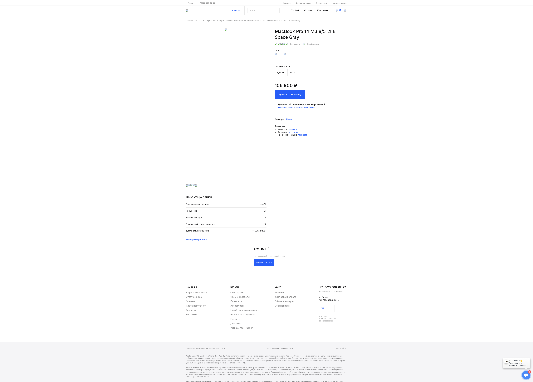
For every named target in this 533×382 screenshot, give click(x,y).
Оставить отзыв (264, 262)
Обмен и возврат (284, 301)
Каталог (236, 10)
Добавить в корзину (290, 94)
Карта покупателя (339, 3)
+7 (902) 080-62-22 (207, 3)
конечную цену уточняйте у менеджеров (296, 107)
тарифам (302, 135)
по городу (293, 132)
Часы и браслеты (240, 296)
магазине (292, 129)
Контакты (322, 10)
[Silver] (288, 57)
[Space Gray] (279, 57)
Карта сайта (341, 348)
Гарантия (287, 3)
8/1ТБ (292, 72)
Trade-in (295, 10)
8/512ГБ (281, 72)
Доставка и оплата (303, 3)
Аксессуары (237, 305)
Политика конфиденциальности (280, 348)
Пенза (190, 3)
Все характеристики (196, 239)
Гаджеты (235, 319)
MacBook (229, 21)
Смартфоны (236, 292)
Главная (189, 21)
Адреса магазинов (196, 292)
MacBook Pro (240, 21)
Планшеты (236, 301)
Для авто (235, 323)
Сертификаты (321, 3)
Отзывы (308, 10)
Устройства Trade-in (241, 327)
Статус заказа (194, 296)
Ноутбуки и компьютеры (213, 21)
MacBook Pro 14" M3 (256, 21)
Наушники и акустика (242, 314)
